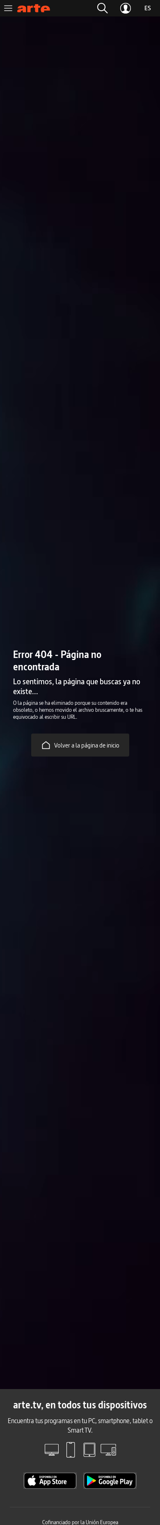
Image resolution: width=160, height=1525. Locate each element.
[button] (102, 8)
